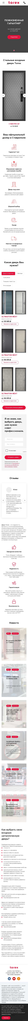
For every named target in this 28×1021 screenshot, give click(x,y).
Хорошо (6, 1018)
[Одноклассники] (18, 978)
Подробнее (14, 37)
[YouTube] (14, 978)
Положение (15, 463)
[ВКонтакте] (9, 978)
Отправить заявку (13, 457)
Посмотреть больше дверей (14, 407)
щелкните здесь (6, 1014)
